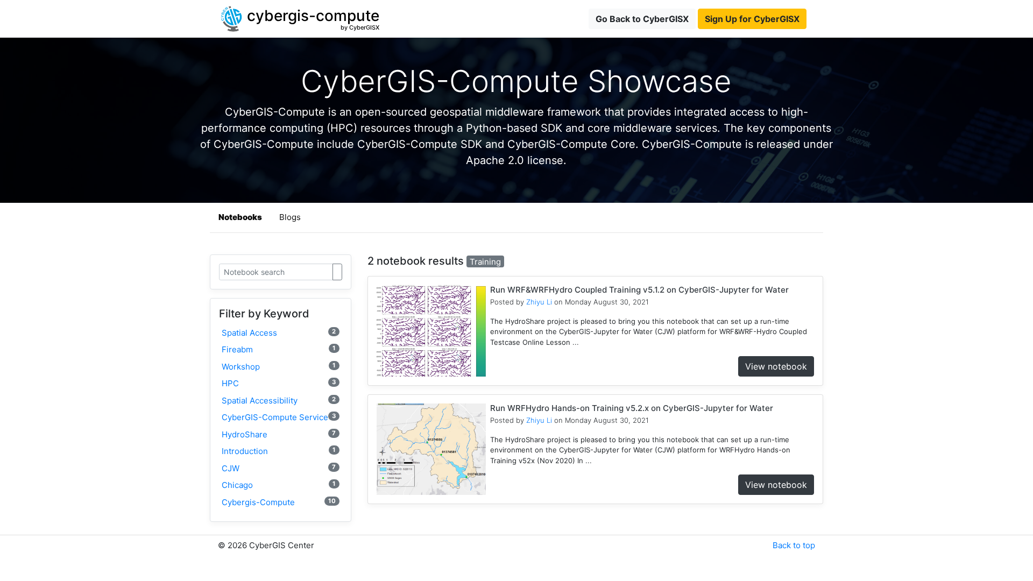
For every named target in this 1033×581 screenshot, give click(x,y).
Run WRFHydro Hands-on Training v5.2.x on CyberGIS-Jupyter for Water (631, 408)
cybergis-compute (279, 502)
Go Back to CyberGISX (642, 18)
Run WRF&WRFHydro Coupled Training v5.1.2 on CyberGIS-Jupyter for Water (639, 290)
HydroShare (279, 434)
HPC (279, 383)
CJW (279, 468)
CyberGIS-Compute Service (279, 417)
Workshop (279, 367)
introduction (279, 451)
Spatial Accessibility (279, 400)
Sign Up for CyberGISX (752, 18)
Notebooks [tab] (240, 217)
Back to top (794, 545)
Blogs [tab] (290, 217)
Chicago (279, 485)
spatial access (279, 333)
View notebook (776, 366)
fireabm (279, 349)
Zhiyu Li (539, 301)
